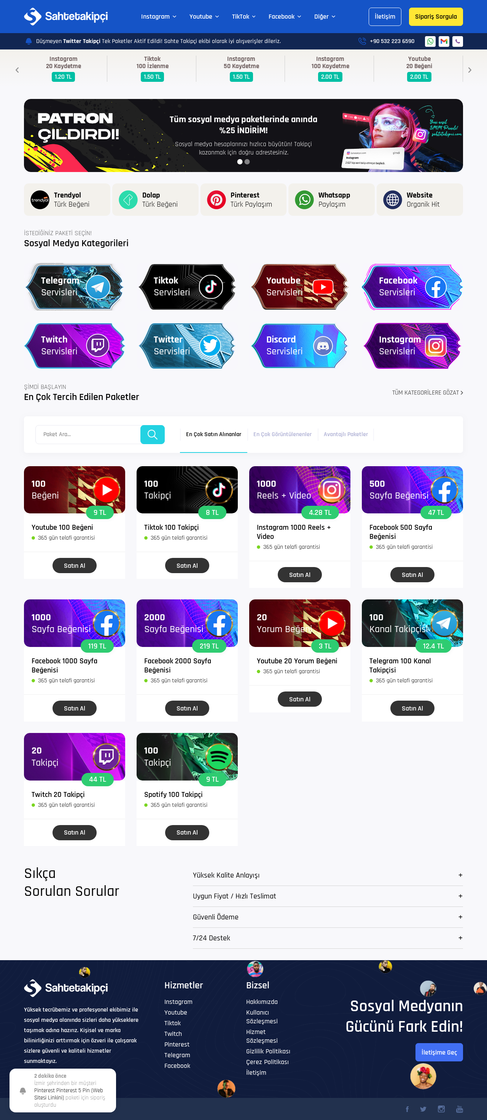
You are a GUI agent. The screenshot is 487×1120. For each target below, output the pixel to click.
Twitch (173, 1033)
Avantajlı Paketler (346, 434)
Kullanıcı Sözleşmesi (262, 1017)
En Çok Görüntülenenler (282, 434)
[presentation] (17, 70)
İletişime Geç (439, 1052)
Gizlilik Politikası (268, 1051)
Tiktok (172, 1023)
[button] (240, 161)
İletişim (385, 16)
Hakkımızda (262, 1001)
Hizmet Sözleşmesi (262, 1036)
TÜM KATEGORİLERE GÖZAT (425, 393)
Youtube (200, 16)
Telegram (177, 1055)
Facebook (281, 16)
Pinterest (176, 1044)
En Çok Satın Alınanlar (213, 434)
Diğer (321, 16)
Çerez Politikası (267, 1062)
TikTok (240, 16)
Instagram (155, 16)
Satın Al (74, 565)
